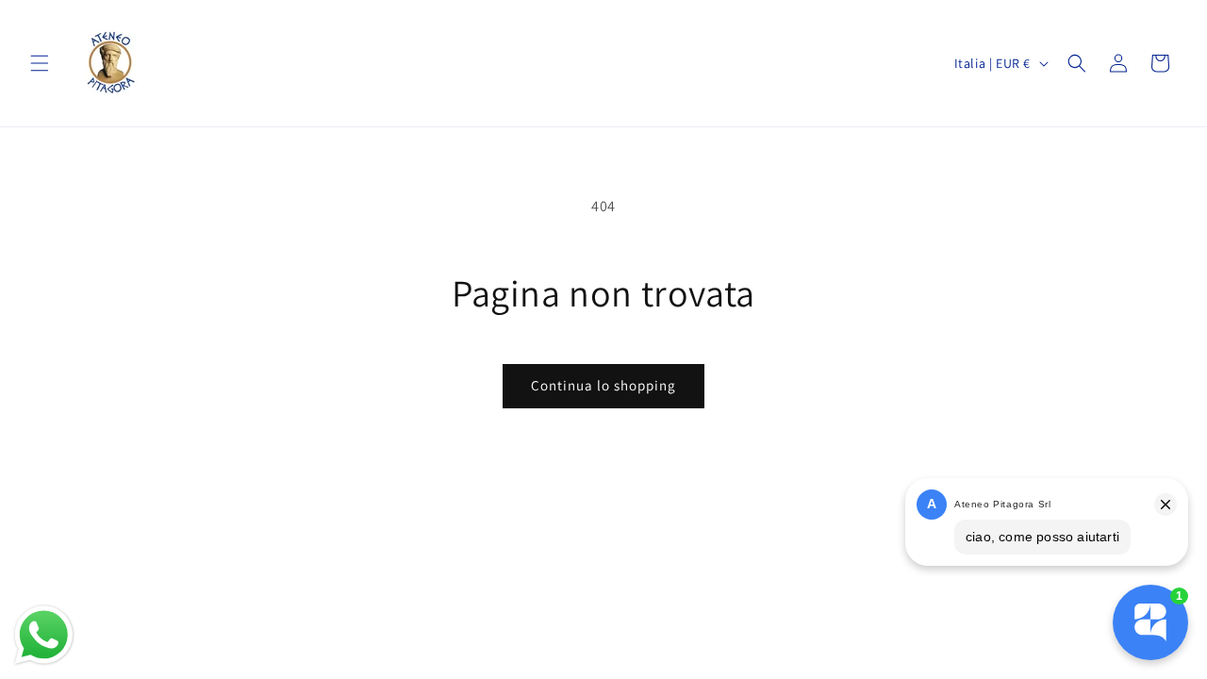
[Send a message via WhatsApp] (43, 635)
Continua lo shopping (603, 385)
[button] (39, 63)
